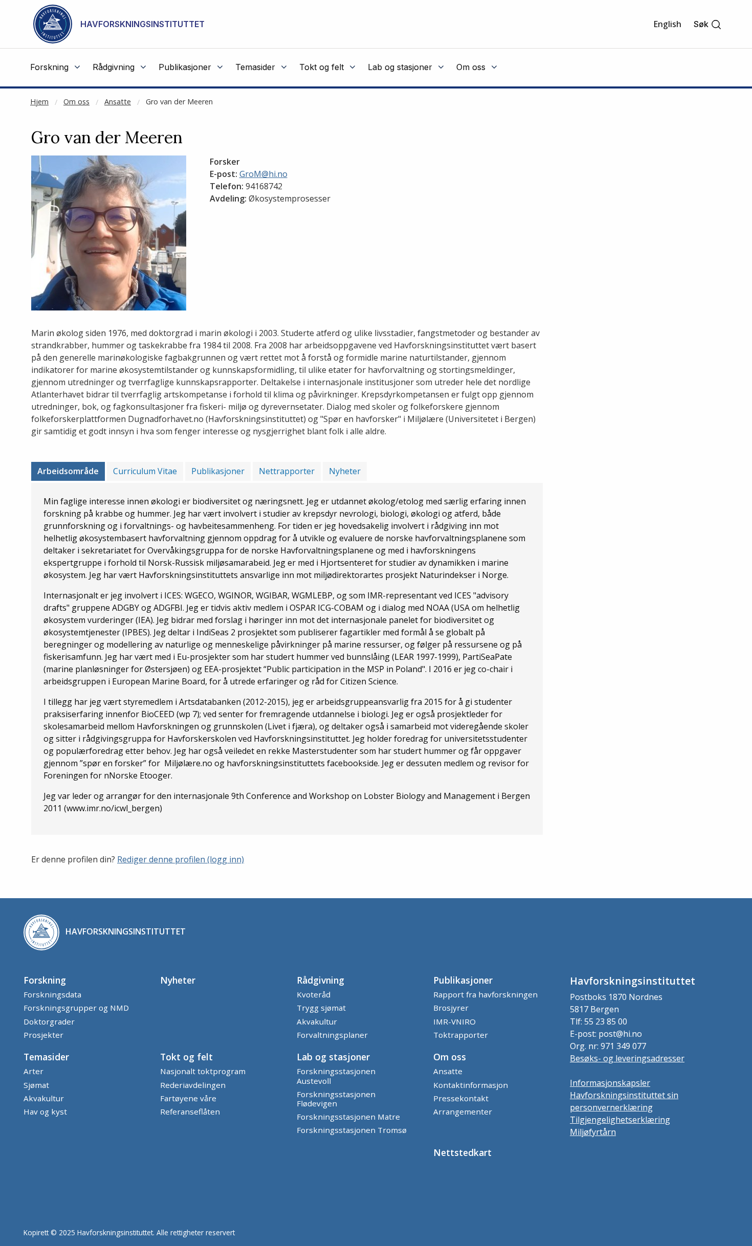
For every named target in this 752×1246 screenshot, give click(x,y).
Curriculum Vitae (145, 471)
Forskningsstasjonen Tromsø (352, 1130)
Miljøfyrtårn (593, 1132)
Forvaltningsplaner (332, 1035)
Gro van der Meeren (179, 101)
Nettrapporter (287, 471)
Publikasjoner (218, 471)
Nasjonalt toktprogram (203, 1071)
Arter (33, 1071)
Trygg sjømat (321, 1008)
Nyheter (345, 471)
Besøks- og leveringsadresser (627, 1058)
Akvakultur (317, 1021)
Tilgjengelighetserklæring (620, 1119)
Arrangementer (462, 1111)
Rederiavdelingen (193, 1085)
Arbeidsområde (68, 471)
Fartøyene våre (188, 1098)
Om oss (76, 101)
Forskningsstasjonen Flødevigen (336, 1098)
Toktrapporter (460, 1035)
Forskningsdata (52, 994)
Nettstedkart (462, 1152)
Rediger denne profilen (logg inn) (180, 859)
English (667, 24)
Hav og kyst (45, 1111)
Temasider (46, 1057)
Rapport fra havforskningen (485, 994)
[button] (708, 24)
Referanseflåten (190, 1111)
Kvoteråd (313, 994)
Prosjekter (43, 1035)
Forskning (45, 980)
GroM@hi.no (263, 174)
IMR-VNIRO (454, 1021)
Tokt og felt (186, 1057)
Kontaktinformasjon (470, 1085)
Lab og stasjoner (333, 1057)
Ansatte (117, 101)
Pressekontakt (461, 1098)
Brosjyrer (451, 1008)
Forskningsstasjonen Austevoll (336, 1075)
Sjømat (36, 1085)
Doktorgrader (49, 1021)
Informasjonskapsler (610, 1082)
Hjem (39, 101)
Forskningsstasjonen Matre (348, 1116)
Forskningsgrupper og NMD (76, 1008)
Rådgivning (320, 980)
